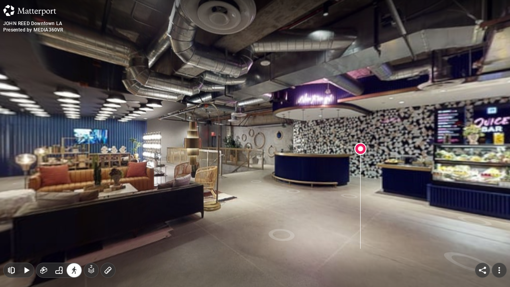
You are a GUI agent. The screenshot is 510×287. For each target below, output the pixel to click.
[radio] (43, 270)
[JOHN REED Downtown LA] (255, 143)
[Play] (26, 270)
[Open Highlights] (11, 270)
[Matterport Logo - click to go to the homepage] (30, 10)
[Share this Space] (482, 270)
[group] (59, 270)
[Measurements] (108, 270)
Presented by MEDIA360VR (33, 30)
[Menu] (499, 270)
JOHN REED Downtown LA (32, 23)
